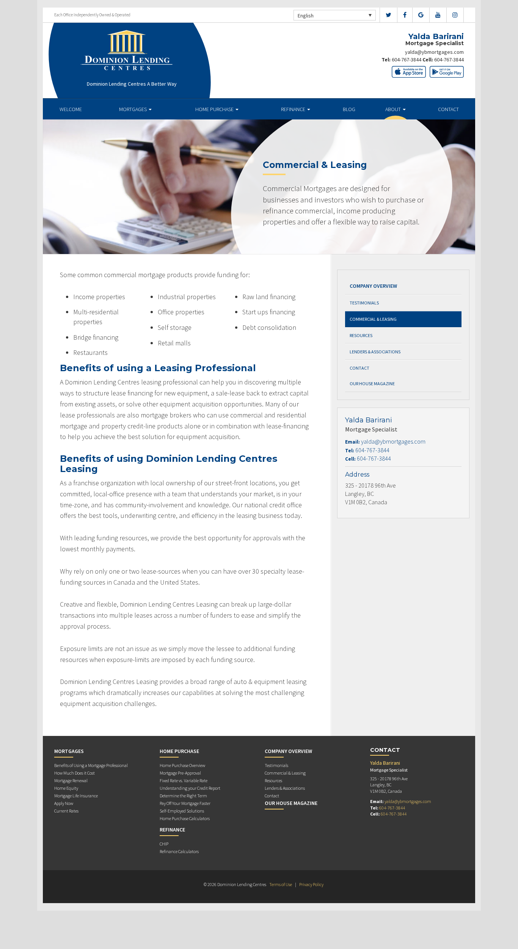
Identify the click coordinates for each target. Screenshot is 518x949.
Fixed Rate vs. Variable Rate (183, 780)
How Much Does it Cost (74, 773)
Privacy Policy (311, 884)
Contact (448, 109)
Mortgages (133, 109)
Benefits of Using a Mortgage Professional (91, 765)
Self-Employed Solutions (182, 811)
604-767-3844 (406, 59)
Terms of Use (280, 884)
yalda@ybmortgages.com (434, 52)
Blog (349, 109)
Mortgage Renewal (71, 780)
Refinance (293, 109)
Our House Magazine (372, 383)
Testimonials (364, 303)
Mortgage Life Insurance (76, 795)
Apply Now (63, 803)
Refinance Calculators (179, 851)
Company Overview (373, 285)
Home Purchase (215, 109)
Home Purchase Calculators (185, 818)
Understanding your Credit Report (190, 788)
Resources (361, 335)
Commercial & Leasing (373, 319)
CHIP (164, 844)
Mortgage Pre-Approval (180, 773)
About (393, 109)
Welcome (71, 109)
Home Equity (66, 788)
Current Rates (66, 811)
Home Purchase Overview (182, 765)
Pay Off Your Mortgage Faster (185, 803)
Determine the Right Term (183, 795)
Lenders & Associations (375, 352)
